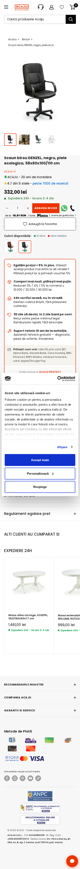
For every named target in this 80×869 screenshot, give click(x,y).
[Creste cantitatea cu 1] (28, 208)
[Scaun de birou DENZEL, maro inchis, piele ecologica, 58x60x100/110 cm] (10, 246)
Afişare (62, 447)
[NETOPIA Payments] (25, 758)
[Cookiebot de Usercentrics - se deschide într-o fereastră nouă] (57, 378)
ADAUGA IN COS (45, 208)
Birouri (26, 39)
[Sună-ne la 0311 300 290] (72, 208)
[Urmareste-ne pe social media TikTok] (38, 778)
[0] (72, 7)
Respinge (40, 487)
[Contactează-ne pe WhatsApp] (64, 208)
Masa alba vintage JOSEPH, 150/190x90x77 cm (28, 617)
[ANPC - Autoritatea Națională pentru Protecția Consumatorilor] (39, 796)
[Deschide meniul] (6, 7)
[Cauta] (71, 19)
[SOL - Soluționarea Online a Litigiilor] (40, 820)
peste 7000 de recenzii (50, 183)
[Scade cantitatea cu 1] (7, 208)
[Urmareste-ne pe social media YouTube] (30, 778)
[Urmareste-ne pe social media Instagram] (15, 778)
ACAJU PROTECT (50, 372)
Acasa (12, 39)
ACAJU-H (10, 171)
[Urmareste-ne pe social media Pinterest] (22, 778)
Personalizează (38, 473)
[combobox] (35, 19)
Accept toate (40, 460)
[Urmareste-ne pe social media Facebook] (7, 778)
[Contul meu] (51, 7)
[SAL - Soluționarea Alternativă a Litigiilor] (40, 808)
